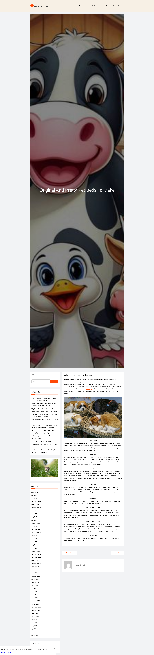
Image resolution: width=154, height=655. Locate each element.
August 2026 (35, 492)
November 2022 (36, 582)
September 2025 (36, 507)
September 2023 (36, 563)
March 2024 (34, 548)
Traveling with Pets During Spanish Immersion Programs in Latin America (44, 445)
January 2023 (35, 579)
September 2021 (36, 616)
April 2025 (34, 520)
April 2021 (34, 629)
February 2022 (35, 601)
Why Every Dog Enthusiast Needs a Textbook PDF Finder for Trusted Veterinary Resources (44, 410)
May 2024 (34, 545)
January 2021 (35, 635)
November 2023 (36, 557)
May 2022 (34, 594)
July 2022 (34, 588)
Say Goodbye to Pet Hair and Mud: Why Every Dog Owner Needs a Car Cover (44, 451)
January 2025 (35, 526)
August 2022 (35, 585)
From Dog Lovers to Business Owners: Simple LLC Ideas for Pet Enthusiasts (44, 415)
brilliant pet (89, 389)
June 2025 (34, 514)
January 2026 (35, 498)
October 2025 (35, 504)
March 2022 (34, 597)
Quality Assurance (84, 5)
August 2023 (35, 566)
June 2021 (34, 622)
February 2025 (35, 523)
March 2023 (34, 573)
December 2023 (36, 554)
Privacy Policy (117, 5)
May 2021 (34, 626)
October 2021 (35, 613)
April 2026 (34, 495)
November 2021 (36, 610)
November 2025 (36, 501)
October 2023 (35, 560)
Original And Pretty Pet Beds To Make (79, 375)
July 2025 (34, 510)
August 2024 (35, 535)
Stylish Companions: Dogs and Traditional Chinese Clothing (43, 437)
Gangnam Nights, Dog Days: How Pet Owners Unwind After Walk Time (44, 421)
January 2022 (35, 604)
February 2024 (35, 551)
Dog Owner (100, 5)
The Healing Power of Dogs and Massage (43, 441)
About (74, 5)
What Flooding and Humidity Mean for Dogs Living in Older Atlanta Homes (43, 399)
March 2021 (34, 632)
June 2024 (34, 542)
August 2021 (35, 619)
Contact (108, 5)
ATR (93, 5)
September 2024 (36, 532)
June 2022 (34, 591)
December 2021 (36, 607)
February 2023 (35, 576)
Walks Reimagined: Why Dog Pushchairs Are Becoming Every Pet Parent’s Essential (44, 426)
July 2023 (34, 570)
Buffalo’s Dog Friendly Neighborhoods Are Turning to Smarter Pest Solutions (43, 404)
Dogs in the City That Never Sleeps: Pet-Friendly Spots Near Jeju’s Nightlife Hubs (43, 432)
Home (69, 5)
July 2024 (34, 538)
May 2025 (34, 517)
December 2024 (36, 529)
